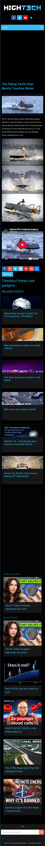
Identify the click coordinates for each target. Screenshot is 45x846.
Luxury (8, 274)
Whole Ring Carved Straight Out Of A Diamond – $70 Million (21, 315)
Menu (5, 27)
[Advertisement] (22, 58)
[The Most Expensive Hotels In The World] (22, 367)
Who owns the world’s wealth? (20, 409)
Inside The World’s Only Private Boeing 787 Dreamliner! (20, 475)
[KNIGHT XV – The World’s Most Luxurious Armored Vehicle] (22, 431)
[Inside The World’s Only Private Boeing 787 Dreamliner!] (22, 463)
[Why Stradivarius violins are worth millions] (22, 335)
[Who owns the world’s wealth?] (22, 399)
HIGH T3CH (8, 843)
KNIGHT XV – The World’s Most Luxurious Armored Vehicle (20, 443)
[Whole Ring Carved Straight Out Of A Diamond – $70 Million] (22, 303)
